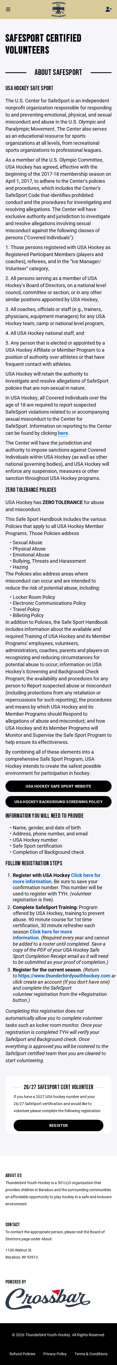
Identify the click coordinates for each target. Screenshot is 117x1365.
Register (58, 1125)
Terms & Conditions (91, 1353)
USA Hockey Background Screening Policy (58, 801)
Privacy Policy (55, 1353)
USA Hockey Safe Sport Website (58, 786)
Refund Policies (22, 1353)
